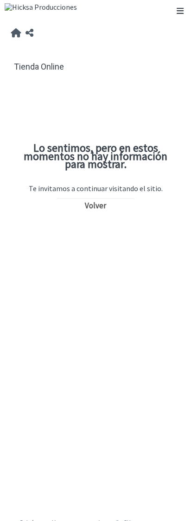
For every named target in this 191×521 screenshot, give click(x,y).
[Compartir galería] (29, 33)
